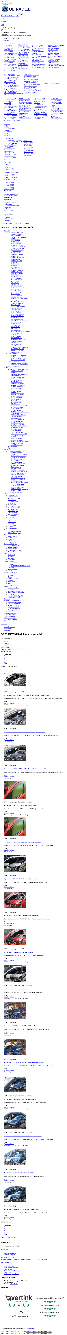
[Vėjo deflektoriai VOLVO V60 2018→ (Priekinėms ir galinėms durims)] (15, 874)
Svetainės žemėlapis (9, 1254)
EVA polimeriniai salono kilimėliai (20, 357)
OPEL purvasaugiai (29, 78)
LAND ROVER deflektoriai (23, 115)
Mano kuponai (8, 1272)
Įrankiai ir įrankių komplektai (16, 592)
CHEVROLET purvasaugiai (12, 75)
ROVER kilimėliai (53, 48)
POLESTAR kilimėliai (17, 314)
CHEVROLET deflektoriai (8, 108)
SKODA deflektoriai (56, 103)
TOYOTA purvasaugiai (30, 89)
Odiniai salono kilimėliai (18, 360)
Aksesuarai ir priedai (10, 618)
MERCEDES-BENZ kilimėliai (19, 347)
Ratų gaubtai (7, 534)
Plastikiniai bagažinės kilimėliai (19, 364)
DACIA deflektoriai (9, 112)
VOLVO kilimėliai (53, 67)
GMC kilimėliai (15, 268)
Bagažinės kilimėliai (13, 361)
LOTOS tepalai (28, 150)
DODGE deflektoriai (10, 117)
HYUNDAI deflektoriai (25, 102)
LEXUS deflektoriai (39, 98)
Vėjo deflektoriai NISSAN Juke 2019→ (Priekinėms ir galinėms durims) (21, 1209)
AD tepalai (27, 148)
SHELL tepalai (28, 141)
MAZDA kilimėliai (37, 48)
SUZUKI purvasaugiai (30, 87)
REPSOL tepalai (28, 142)
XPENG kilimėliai (16, 344)
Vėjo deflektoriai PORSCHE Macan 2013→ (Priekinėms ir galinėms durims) (23, 1136)
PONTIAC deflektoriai (40, 114)
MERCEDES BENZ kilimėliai (19, 298)
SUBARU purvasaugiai (30, 86)
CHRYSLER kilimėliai (10, 58)
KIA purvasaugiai (9, 90)
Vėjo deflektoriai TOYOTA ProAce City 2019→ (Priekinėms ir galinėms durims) (24, 1062)
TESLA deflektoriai (56, 111)
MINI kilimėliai (36, 54)
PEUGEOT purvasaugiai (31, 79)
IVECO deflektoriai (24, 107)
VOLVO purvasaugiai (30, 92)
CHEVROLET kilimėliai (8, 55)
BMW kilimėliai (8, 50)
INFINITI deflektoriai (25, 108)
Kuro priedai (11, 616)
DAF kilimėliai (8, 65)
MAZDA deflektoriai (40, 99)
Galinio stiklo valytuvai (10, 195)
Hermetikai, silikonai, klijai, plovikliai (14, 600)
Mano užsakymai (9, 1266)
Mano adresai (8, 1269)
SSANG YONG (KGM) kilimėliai (20, 331)
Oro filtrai (7, 164)
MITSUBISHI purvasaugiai (31, 75)
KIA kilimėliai (22, 60)
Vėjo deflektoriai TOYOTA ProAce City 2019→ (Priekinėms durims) (21, 1025)
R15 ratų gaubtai (9, 185)
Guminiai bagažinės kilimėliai (19, 363)
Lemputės (7, 599)
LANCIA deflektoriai (25, 118)
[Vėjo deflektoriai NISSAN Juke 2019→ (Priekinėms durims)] (15, 1167)
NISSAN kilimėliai (37, 58)
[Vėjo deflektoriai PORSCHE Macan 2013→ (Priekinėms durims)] (15, 1094)
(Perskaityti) (30, 1328)
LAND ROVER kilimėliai (23, 65)
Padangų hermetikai (13, 607)
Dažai (6, 133)
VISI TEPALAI (8, 138)
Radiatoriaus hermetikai (14, 602)
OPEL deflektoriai (39, 109)
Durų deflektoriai (12, 446)
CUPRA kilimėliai (9, 61)
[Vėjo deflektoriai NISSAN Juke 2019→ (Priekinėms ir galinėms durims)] (15, 1204)
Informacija (4, 624)
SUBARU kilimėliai (54, 59)
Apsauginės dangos (13, 585)
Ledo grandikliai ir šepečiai (11, 209)
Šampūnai (7, 124)
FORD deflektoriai (24, 99)
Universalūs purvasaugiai (15, 492)
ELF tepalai (27, 144)
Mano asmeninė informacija (11, 1270)
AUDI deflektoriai (9, 99)
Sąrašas (6, 644)
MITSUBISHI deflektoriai (41, 106)
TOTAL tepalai (28, 145)
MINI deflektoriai (39, 104)
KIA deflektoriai (23, 113)
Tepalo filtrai (7, 162)
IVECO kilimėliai (23, 55)
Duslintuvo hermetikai (14, 605)
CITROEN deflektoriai (10, 110)
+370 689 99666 (15, 4)
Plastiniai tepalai (28, 152)
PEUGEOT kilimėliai (38, 61)
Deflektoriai (7, 368)
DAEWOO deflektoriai (10, 114)
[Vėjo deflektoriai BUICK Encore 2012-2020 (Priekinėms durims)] (15, 800)
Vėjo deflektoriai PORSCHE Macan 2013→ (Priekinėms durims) (20, 1099)
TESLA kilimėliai (53, 62)
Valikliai (6, 127)
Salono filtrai (8, 167)
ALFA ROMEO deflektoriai (9, 102)
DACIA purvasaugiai (10, 80)
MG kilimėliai (36, 50)
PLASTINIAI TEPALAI (15, 143)
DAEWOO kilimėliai (10, 64)
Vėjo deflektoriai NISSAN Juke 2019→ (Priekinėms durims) (19, 1172)
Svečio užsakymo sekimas (11, 1274)
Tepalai (6, 493)
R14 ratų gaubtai (9, 184)
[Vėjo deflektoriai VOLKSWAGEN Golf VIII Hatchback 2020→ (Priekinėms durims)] (15, 727)
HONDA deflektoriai (25, 100)
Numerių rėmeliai (12, 619)
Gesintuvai (7, 217)
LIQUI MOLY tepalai (10, 152)
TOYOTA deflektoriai (57, 113)
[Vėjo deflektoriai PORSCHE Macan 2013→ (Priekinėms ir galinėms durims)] (15, 1131)
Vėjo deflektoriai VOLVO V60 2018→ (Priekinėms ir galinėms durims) (21, 879)
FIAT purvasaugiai (9, 82)
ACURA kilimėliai (9, 43)
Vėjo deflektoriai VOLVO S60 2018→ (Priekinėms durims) (18, 952)
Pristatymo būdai (8, 628)
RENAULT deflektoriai (40, 115)
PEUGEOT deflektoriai (40, 110)
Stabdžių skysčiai (9, 175)
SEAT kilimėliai (52, 51)
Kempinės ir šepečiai (10, 128)
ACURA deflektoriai (10, 98)
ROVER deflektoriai (56, 99)
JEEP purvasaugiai (9, 88)
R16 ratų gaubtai (9, 187)
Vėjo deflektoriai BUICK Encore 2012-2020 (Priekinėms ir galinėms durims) (23, 842)
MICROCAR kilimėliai (17, 301)
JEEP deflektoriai (24, 111)
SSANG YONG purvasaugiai (32, 84)
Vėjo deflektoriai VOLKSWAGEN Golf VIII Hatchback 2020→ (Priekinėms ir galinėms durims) (27, 768)
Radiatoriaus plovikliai (14, 608)
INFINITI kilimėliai (23, 52)
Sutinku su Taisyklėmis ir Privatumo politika (15, 1328)
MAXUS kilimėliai (16, 295)
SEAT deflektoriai (56, 102)
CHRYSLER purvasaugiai (11, 77)
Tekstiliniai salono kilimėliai (19, 358)
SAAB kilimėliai (53, 50)
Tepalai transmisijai (13, 496)
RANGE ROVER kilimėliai (56, 45)
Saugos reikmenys (9, 561)
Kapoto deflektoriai (13, 448)
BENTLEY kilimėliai (17, 350)
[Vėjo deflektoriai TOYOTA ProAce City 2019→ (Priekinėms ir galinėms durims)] (15, 1057)
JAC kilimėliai (15, 352)
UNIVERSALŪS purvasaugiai (50, 83)
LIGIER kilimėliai (16, 290)
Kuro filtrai (7, 166)
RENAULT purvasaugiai (31, 81)
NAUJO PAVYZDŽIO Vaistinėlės (20, 566)
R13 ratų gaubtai (9, 182)
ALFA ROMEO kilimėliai (9, 46)
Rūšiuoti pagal (5, 647)
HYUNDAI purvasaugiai (11, 85)
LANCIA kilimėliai (23, 63)
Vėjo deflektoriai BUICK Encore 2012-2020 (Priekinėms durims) (20, 805)
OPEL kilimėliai (36, 59)
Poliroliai (6, 125)
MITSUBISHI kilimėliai (39, 56)
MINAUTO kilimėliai (17, 303)
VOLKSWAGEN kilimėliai (56, 65)
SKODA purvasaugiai (30, 82)
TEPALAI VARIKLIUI (14, 140)
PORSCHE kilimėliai (38, 67)
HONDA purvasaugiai (10, 86)
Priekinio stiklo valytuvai (11, 194)
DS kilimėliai (14, 262)
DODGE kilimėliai (9, 69)
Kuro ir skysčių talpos (14, 597)
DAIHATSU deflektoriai (11, 115)
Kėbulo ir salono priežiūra (11, 572)
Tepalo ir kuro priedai (10, 613)
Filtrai (5, 553)
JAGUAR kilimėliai (23, 57)
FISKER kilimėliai (16, 265)
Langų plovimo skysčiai (11, 172)
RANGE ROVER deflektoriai (39, 117)
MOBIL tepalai (8, 151)
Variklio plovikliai (13, 610)
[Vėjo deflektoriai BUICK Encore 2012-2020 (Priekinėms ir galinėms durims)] (15, 837)
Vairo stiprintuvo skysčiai (15, 550)
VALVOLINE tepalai (10, 154)
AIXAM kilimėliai (16, 235)
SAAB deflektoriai (56, 100)
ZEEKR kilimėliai (16, 346)
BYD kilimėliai (15, 240)
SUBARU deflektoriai (57, 110)
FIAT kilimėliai (22, 44)
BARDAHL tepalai (9, 156)
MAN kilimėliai (36, 47)
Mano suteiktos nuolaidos (11, 1267)
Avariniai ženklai (9, 218)
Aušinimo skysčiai (9, 174)
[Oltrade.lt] (17, 12)
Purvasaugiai (7, 449)
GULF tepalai (8, 149)
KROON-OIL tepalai (10, 157)
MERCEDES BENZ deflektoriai (40, 102)
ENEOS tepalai (8, 146)
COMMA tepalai (28, 155)
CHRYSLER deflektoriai (11, 106)
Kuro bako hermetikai (14, 603)
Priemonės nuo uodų (10, 621)
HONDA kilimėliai (23, 49)
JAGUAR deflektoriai (25, 110)
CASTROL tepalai (9, 148)
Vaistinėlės (7, 215)
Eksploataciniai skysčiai (10, 544)
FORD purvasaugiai (10, 83)
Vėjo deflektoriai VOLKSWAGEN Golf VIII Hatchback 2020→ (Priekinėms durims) (24, 732)
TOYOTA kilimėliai (53, 64)
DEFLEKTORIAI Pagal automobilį (18, 369)
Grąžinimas (7, 630)
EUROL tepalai (28, 147)
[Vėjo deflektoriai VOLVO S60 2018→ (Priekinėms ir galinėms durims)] (15, 910)
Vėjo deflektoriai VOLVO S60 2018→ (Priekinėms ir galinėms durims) (21, 915)
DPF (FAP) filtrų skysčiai (11, 177)
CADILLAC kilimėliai (10, 53)
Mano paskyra (5, 1262)
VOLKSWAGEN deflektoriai (56, 115)
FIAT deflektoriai (9, 118)
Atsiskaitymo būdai (9, 627)
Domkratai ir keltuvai (10, 202)
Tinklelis (6, 643)
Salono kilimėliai (12, 353)
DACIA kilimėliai (9, 62)
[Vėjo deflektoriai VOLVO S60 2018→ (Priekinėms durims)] (15, 947)
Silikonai (6, 130)
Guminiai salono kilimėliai (18, 355)
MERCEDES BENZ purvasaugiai (13, 93)
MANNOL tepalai (29, 153)
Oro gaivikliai (8, 131)
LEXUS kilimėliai (23, 68)
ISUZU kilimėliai (23, 54)
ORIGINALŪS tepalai (10, 145)
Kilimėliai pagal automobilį (15, 232)
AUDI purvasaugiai (9, 74)
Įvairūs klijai (11, 611)
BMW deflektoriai (9, 104)
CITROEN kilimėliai (10, 59)
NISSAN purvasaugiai (30, 76)
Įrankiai (6, 586)
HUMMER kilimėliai (24, 50)
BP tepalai (10, 526)
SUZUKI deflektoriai (56, 108)
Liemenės (7, 220)
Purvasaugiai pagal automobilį (16, 451)
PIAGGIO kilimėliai (37, 62)
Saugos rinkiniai (8, 214)
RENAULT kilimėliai (54, 47)
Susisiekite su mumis (6, 3)
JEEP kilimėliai (22, 58)
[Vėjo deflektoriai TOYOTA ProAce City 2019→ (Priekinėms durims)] (15, 1021)
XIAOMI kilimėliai (16, 342)
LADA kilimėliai (23, 61)
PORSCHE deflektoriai (40, 112)
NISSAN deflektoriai (40, 107)
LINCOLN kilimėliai (38, 45)
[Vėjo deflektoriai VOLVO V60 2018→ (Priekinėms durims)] (15, 984)
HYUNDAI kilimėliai (24, 47)
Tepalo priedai (12, 614)
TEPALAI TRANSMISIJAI (16, 141)
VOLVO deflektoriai (56, 118)
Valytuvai (6, 530)
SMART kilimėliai (53, 54)
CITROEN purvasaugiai (11, 79)
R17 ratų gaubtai (9, 189)
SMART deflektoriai (17, 445)
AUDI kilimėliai (8, 48)
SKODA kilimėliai (53, 53)
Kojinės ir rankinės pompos (12, 205)
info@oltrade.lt (14, 1284)
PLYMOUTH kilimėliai (38, 64)
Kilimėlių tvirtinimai (13, 366)
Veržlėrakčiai (8, 204)
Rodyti (3, 649)
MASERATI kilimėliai (17, 349)
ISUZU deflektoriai (24, 105)
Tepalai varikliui (12, 495)
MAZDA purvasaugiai (10, 91)
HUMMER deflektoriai (25, 103)
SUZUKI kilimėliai (53, 61)
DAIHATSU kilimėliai (10, 67)
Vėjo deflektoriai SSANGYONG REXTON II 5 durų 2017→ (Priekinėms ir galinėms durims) (26, 695)
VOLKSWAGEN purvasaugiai (32, 90)
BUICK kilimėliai (9, 51)
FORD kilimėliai (23, 46)
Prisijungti (3, 1)
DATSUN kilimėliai (16, 259)
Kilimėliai (7, 231)
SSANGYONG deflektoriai (55, 106)
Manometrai (7, 207)
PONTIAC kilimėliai (38, 65)
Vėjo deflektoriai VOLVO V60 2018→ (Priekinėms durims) (18, 989)
